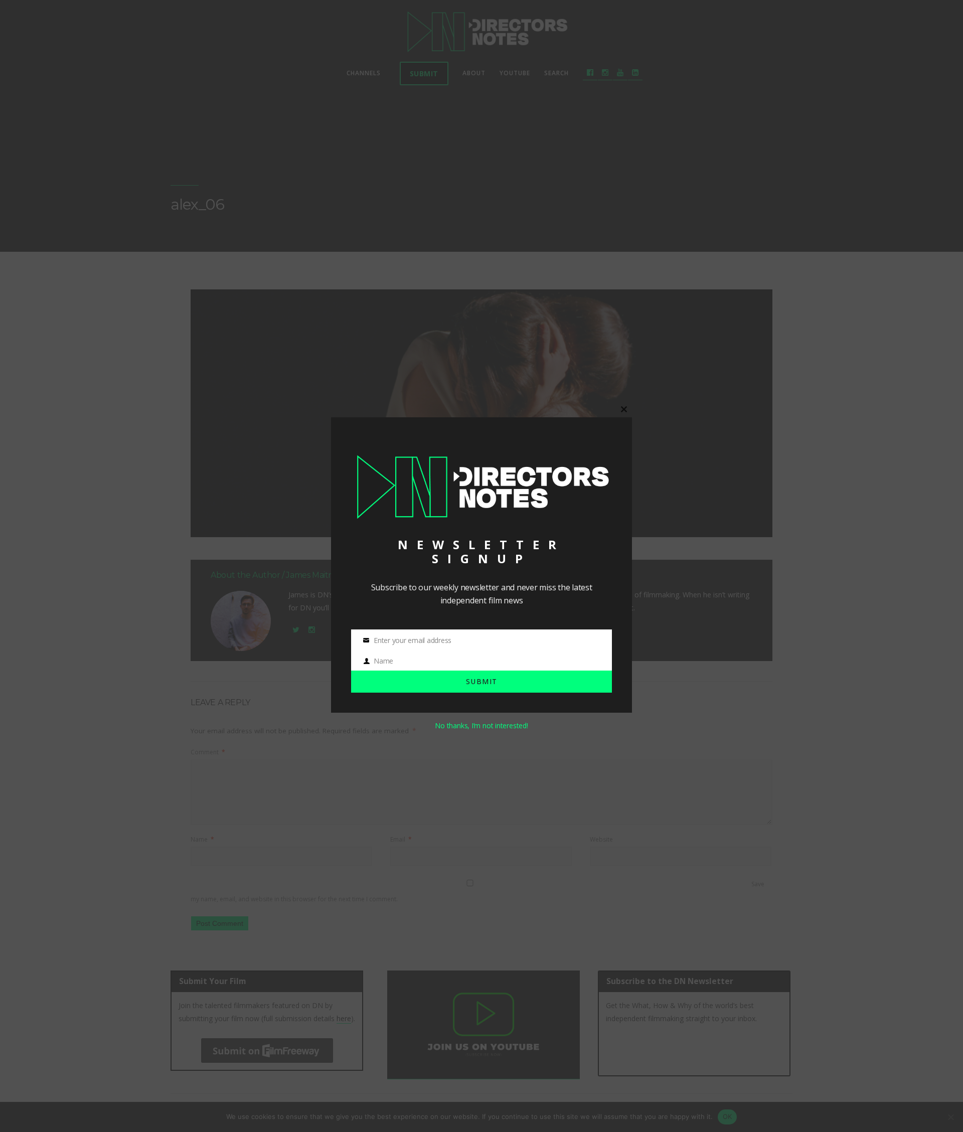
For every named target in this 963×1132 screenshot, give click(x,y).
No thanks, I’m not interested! (481, 725)
